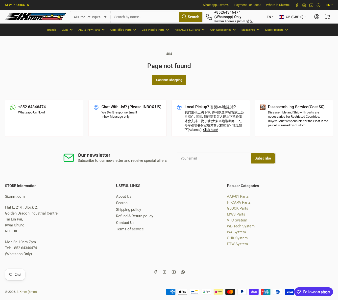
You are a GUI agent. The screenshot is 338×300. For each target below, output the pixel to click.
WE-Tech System (241, 226)
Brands (51, 29)
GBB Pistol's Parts (153, 29)
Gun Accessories (220, 29)
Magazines (248, 29)
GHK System (237, 238)
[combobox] (157, 17)
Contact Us (125, 222)
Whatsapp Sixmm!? (215, 5)
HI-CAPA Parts (239, 202)
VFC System (237, 220)
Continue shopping (169, 80)
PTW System (237, 244)
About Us (123, 196)
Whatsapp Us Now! (31, 112)
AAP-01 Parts (238, 196)
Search (121, 203)
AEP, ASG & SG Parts (187, 29)
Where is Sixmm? (278, 5)
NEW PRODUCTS (17, 5)
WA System (236, 232)
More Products (274, 29)
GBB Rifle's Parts (121, 29)
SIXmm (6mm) (27, 292)
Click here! (210, 130)
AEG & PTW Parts (89, 29)
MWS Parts (236, 214)
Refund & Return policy (134, 216)
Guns (65, 29)
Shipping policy (128, 209)
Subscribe (263, 158)
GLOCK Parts (237, 208)
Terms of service (130, 229)
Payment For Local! (247, 5)
